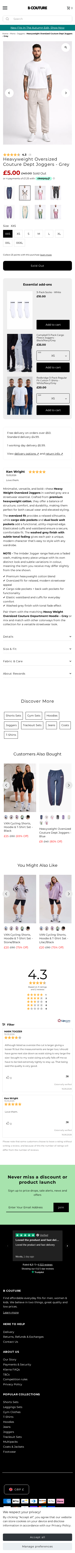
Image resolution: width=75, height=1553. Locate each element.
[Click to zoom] (65, 47)
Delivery (8, 1331)
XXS (7, 233)
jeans (51, 725)
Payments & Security (17, 1364)
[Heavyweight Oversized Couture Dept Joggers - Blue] (55, 788)
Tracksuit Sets (12, 1436)
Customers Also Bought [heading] (37, 754)
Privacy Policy (12, 1384)
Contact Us (10, 1341)
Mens (12, 33)
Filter (10, 1024)
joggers (11, 725)
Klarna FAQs (11, 1369)
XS (18, 233)
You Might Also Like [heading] (38, 865)
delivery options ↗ (26, 453)
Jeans (7, 1426)
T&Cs (6, 1374)
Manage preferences (37, 1546)
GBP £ (19, 1489)
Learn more (11, 1312)
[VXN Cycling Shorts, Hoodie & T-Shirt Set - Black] (20, 788)
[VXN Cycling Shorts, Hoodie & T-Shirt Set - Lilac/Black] (55, 899)
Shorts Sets (10, 1402)
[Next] (65, 93)
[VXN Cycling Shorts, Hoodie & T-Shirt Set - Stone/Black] (20, 899)
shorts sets (13, 715)
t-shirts (11, 734)
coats (65, 725)
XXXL (19, 242)
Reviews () (17, 155)
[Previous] (9, 93)
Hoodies (8, 1421)
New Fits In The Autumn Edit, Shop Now (37, 27)
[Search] (67, 18)
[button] (9, 193)
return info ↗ (54, 453)
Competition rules (15, 1379)
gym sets (33, 715)
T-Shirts (8, 1416)
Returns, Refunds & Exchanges (23, 1336)
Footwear (9, 1451)
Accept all (37, 1537)
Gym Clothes (12, 1412)
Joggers (21, 33)
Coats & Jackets (13, 1446)
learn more (46, 254)
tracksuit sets (32, 725)
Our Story (9, 1359)
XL (59, 233)
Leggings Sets (12, 1407)
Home (5, 33)
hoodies (52, 715)
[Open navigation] (14, 8)
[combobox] (37, 19)
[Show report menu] (67, 1077)
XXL (7, 242)
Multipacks (10, 1441)
